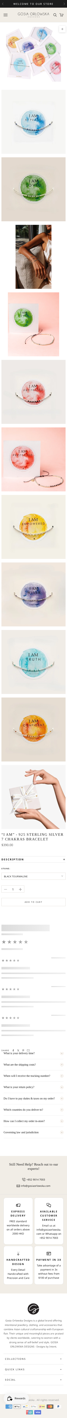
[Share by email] (28, 1050)
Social (33, 1379)
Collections (33, 1358)
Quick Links (33, 1369)
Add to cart (34, 902)
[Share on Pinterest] (23, 1050)
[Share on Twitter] (18, 1050)
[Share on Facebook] (13, 1050)
